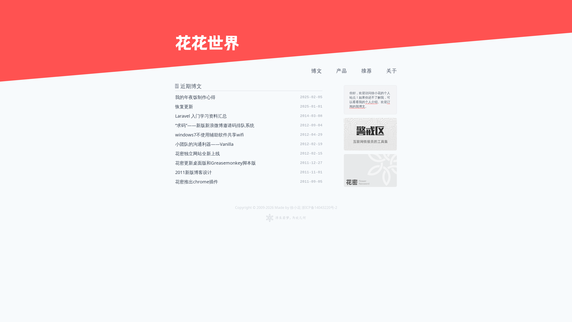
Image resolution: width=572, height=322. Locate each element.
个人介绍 (371, 102)
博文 (316, 71)
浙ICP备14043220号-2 (319, 207)
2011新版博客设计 (248, 172)
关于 (391, 71)
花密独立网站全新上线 (248, 153)
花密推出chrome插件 (248, 182)
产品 (341, 71)
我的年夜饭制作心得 (248, 97)
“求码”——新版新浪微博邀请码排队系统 (248, 125)
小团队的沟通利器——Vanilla (248, 144)
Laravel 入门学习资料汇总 (248, 116)
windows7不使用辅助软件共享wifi (248, 135)
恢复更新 (248, 107)
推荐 (366, 71)
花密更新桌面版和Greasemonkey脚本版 (248, 163)
